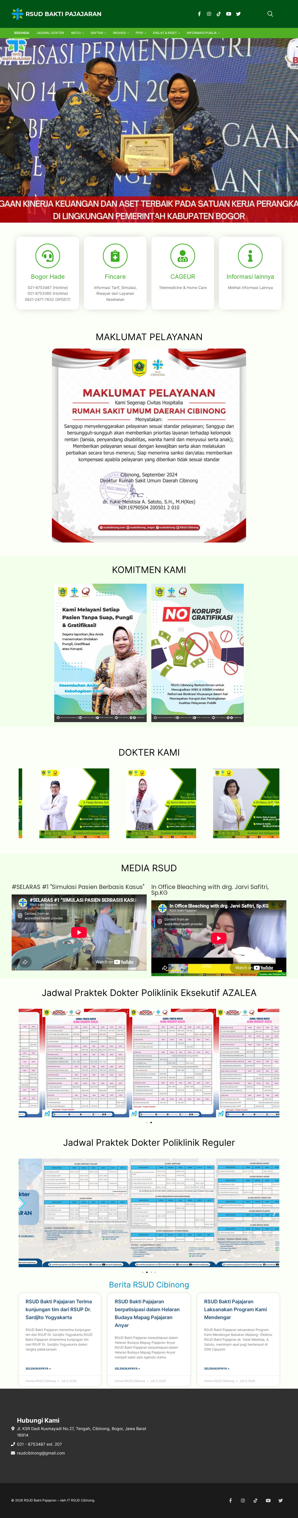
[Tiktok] (256, 1500)
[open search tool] (270, 14)
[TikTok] (219, 14)
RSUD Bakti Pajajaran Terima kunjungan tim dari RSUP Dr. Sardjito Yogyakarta (59, 1309)
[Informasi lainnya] (250, 256)
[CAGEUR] (182, 256)
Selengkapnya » (38, 1368)
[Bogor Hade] (47, 256)
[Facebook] (199, 14)
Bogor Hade (48, 276)
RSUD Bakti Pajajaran (64, 13)
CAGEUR (182, 276)
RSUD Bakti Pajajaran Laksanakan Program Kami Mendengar (235, 1309)
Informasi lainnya (250, 276)
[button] (130, 217)
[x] (280, 1500)
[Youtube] (228, 14)
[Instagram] (209, 14)
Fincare (115, 276)
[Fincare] (115, 256)
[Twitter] (238, 14)
